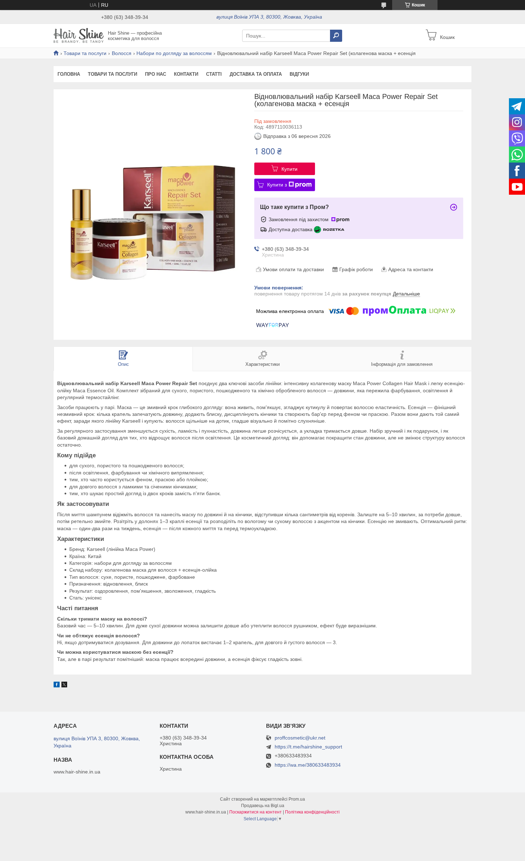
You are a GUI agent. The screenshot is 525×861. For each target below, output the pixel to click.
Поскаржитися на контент (255, 812)
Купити (289, 169)
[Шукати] (336, 36)
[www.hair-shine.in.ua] (79, 35)
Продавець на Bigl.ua (262, 805)
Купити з (277, 185)
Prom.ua (297, 799)
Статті (214, 74)
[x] (64, 685)
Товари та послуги (85, 53)
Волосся (121, 53)
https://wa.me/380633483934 (308, 765)
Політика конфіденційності (312, 812)
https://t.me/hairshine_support (308, 747)
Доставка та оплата (256, 74)
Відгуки (299, 74)
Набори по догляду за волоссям (174, 53)
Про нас (155, 74)
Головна (69, 74)
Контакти (186, 74)
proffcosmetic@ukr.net (300, 738)
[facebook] (57, 685)
